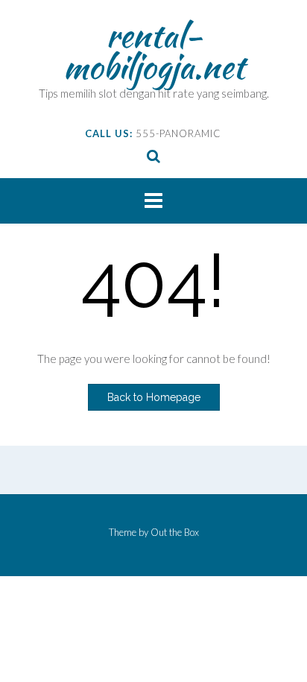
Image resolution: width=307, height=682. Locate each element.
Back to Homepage (153, 397)
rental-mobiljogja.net (153, 50)
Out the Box (175, 532)
